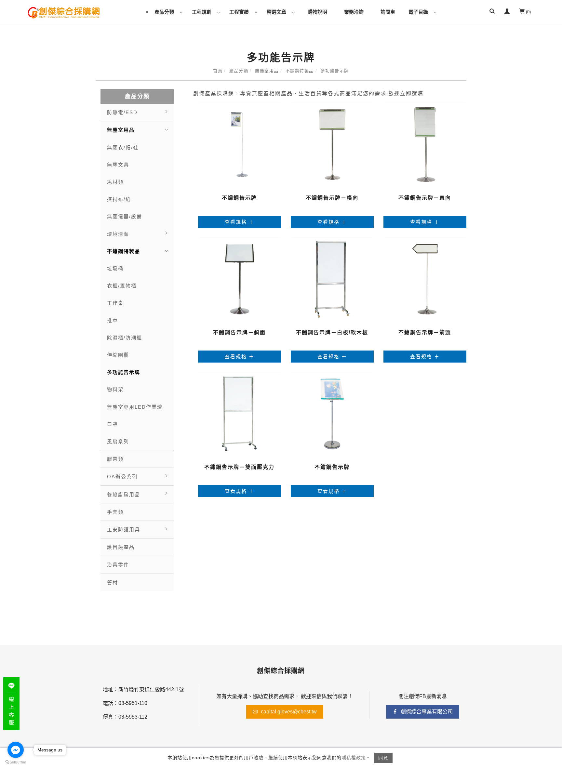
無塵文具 (118, 164)
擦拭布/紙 (119, 199)
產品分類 (164, 12)
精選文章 (276, 12)
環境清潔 (118, 234)
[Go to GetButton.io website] (15, 762)
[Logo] (64, 12)
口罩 (112, 424)
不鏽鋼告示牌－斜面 (239, 332)
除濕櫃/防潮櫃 (124, 337)
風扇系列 (118, 441)
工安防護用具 (123, 529)
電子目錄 (418, 12)
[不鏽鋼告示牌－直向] (424, 144)
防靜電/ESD (122, 112)
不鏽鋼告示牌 (239, 198)
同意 (383, 758)
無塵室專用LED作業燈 (135, 407)
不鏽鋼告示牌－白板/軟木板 (332, 332)
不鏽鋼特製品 (300, 70)
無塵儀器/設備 (124, 216)
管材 (112, 582)
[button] (492, 12)
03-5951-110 (132, 703)
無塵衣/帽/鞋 (123, 147)
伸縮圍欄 (118, 355)
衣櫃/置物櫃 (122, 285)
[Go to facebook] (15, 750)
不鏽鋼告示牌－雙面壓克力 (239, 467)
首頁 (217, 70)
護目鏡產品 (121, 547)
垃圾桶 (115, 268)
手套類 (115, 512)
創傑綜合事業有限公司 (427, 711)
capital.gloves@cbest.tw (289, 711)
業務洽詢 (354, 12)
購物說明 (317, 12)
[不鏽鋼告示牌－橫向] (332, 144)
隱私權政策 (353, 757)
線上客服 (11, 710)
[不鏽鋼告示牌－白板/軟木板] (332, 279)
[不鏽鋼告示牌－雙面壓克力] (239, 413)
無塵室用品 (267, 70)
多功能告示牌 (335, 70)
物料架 (115, 389)
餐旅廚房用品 (123, 494)
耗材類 (115, 182)
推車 (112, 320)
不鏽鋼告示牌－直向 (424, 198)
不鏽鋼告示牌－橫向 (332, 198)
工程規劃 (201, 12)
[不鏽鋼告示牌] (239, 144)
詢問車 (388, 12)
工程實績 (239, 12)
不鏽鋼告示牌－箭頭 (424, 332)
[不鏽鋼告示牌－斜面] (239, 279)
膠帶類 (115, 459)
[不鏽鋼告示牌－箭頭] (424, 279)
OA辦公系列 (122, 476)
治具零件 (118, 564)
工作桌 (115, 303)
